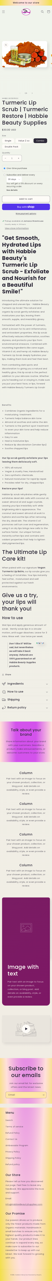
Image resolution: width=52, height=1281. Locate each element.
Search (9, 1120)
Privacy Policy (13, 1151)
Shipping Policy (13, 1158)
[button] (3, 12)
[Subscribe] (43, 1095)
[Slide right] (32, 93)
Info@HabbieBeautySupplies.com (24, 1204)
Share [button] (8, 674)
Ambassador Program (17, 1145)
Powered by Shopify (35, 1275)
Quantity (6, 152)
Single (8, 140)
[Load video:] (26, 1028)
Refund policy (13, 1164)
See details (12, 190)
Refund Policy (13, 1133)
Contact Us (11, 1139)
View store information (17, 228)
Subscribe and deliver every (21, 174)
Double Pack (11, 146)
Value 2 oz (24, 140)
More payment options (26, 213)
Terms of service (14, 1126)
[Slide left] (20, 93)
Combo (40, 140)
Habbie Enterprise (21, 1275)
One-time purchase (17, 168)
